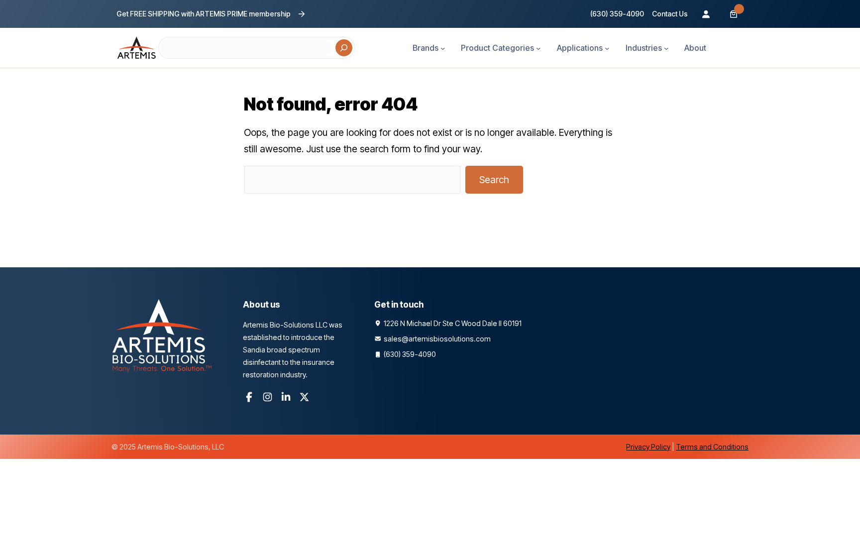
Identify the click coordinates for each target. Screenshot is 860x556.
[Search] (343, 47)
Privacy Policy (648, 447)
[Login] (706, 14)
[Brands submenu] (442, 47)
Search (494, 180)
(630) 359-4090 (617, 13)
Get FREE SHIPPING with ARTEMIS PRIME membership (203, 13)
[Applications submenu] (607, 47)
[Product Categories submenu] (538, 47)
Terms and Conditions (712, 447)
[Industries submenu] (666, 47)
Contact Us (670, 13)
